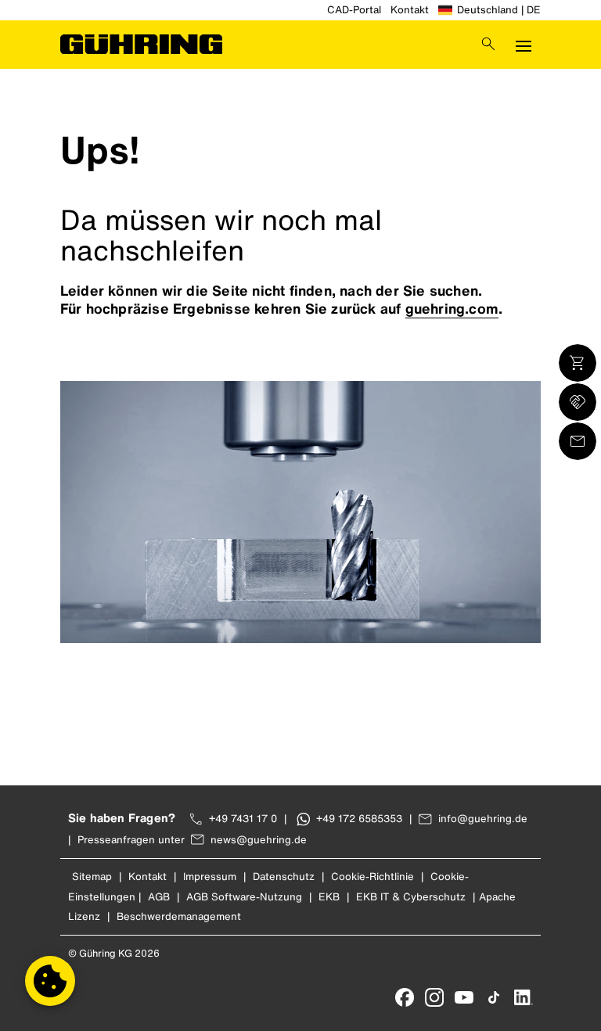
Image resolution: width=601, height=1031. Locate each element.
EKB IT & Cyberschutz (411, 896)
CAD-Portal (354, 9)
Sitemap (92, 876)
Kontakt (409, 9)
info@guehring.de (482, 818)
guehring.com (451, 308)
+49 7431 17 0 (243, 818)
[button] (50, 981)
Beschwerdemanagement (179, 916)
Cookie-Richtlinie (372, 876)
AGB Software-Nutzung (244, 896)
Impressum (209, 876)
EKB (329, 896)
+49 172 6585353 (359, 818)
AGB (159, 896)
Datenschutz (284, 876)
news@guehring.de (259, 839)
